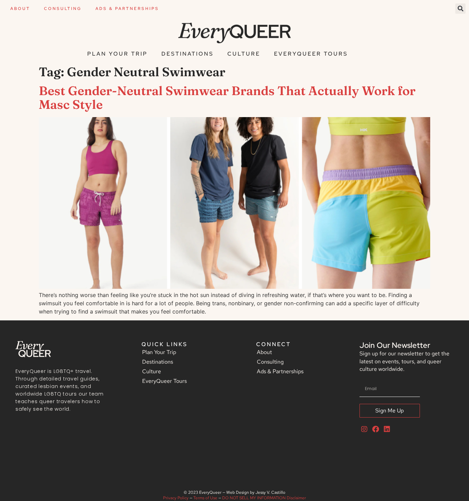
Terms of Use (205, 498)
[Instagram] (364, 429)
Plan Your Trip (117, 53)
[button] (460, 8)
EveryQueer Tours (311, 53)
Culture (243, 53)
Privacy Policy (175, 498)
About (20, 8)
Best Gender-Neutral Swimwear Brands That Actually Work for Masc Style (227, 97)
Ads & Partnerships (127, 8)
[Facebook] (375, 429)
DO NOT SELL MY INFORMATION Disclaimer (264, 498)
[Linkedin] (387, 429)
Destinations (187, 53)
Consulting (63, 8)
